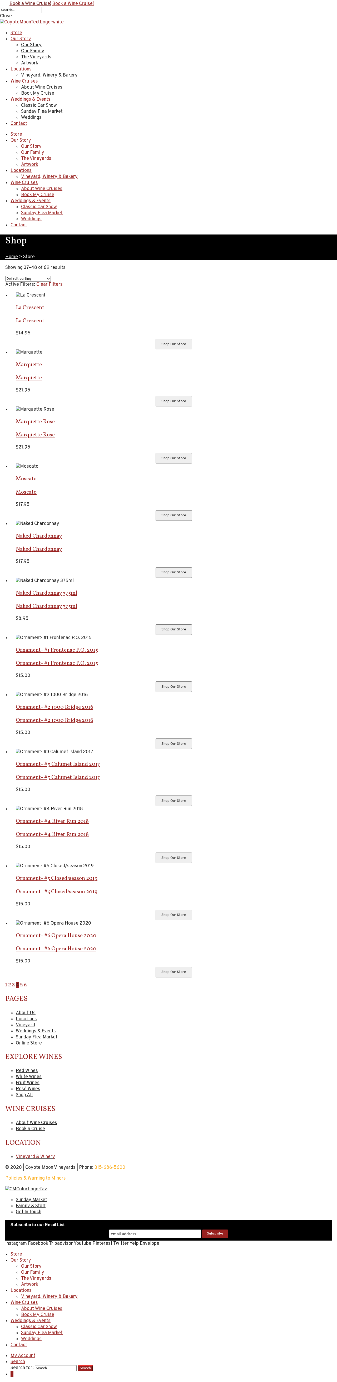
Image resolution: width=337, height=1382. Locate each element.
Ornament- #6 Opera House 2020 (56, 936)
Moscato (26, 479)
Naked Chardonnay (39, 536)
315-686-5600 (110, 1168)
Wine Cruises (24, 183)
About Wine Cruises (41, 189)
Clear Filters (49, 285)
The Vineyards (36, 159)
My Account (23, 1356)
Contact (19, 225)
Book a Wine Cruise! (30, 4)
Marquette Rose (35, 422)
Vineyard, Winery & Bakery (49, 177)
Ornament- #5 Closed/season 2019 (56, 878)
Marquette (29, 365)
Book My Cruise (37, 195)
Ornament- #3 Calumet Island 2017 (58, 764)
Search (18, 1362)
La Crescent (30, 308)
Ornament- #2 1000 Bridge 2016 (54, 707)
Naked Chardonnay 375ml (46, 593)
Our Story (21, 140)
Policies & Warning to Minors (35, 1178)
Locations (21, 171)
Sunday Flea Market (42, 213)
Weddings (31, 219)
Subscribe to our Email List (38, 1224)
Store (16, 134)
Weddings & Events (31, 201)
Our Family (32, 153)
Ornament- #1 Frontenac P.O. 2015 (57, 650)
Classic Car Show (39, 207)
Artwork (29, 165)
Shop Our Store (173, 344)
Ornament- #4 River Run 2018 (52, 821)
